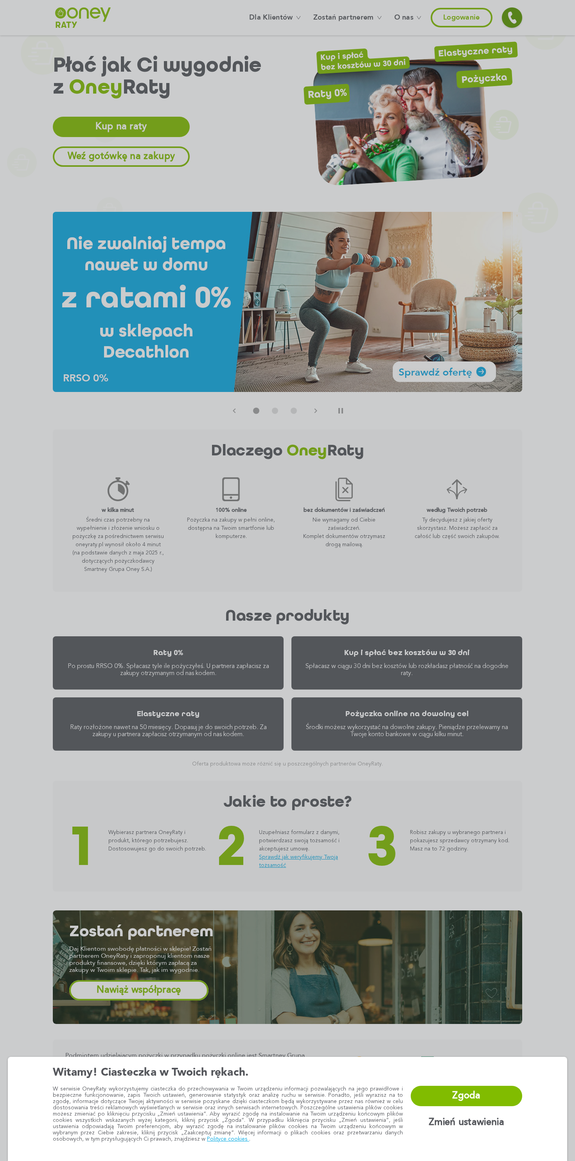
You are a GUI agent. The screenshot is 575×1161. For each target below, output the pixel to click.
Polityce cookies (228, 1139)
